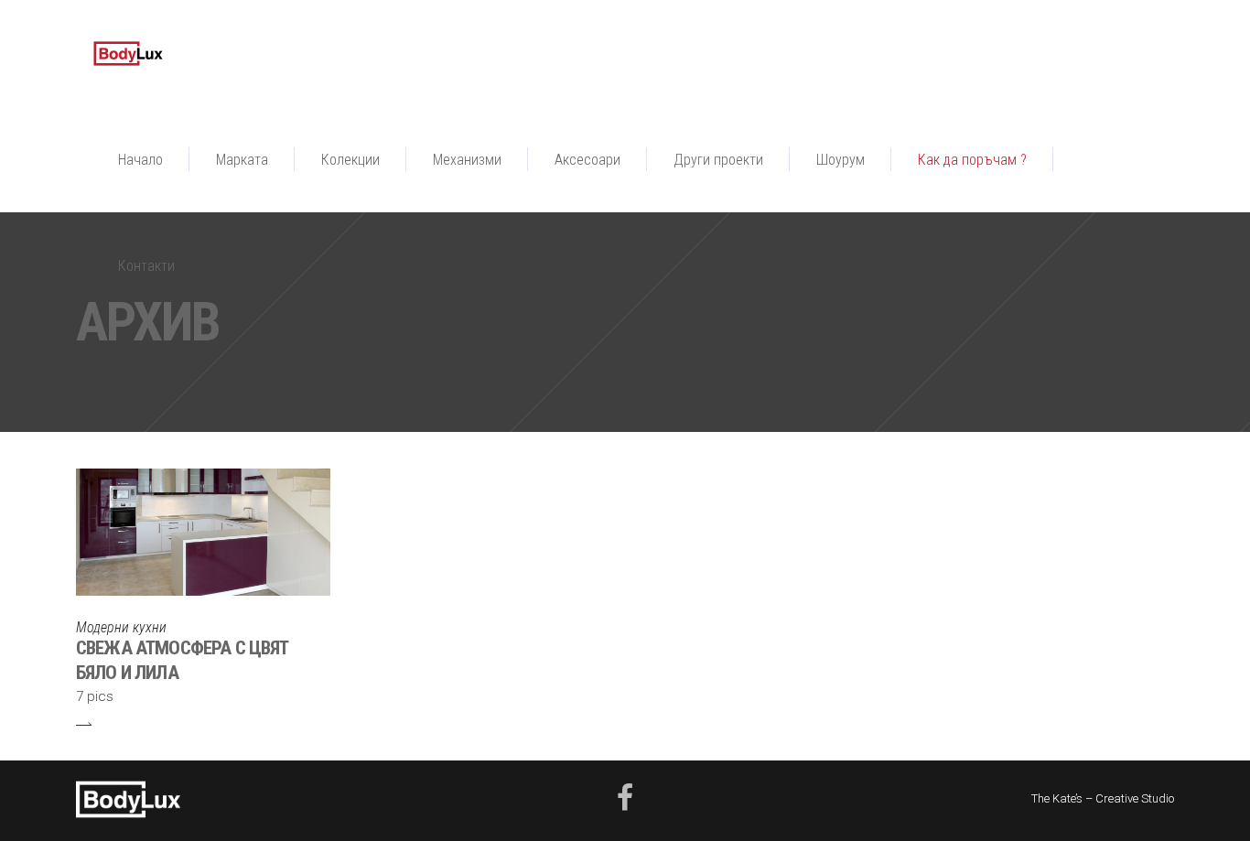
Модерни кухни (121, 627)
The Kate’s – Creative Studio (1102, 798)
